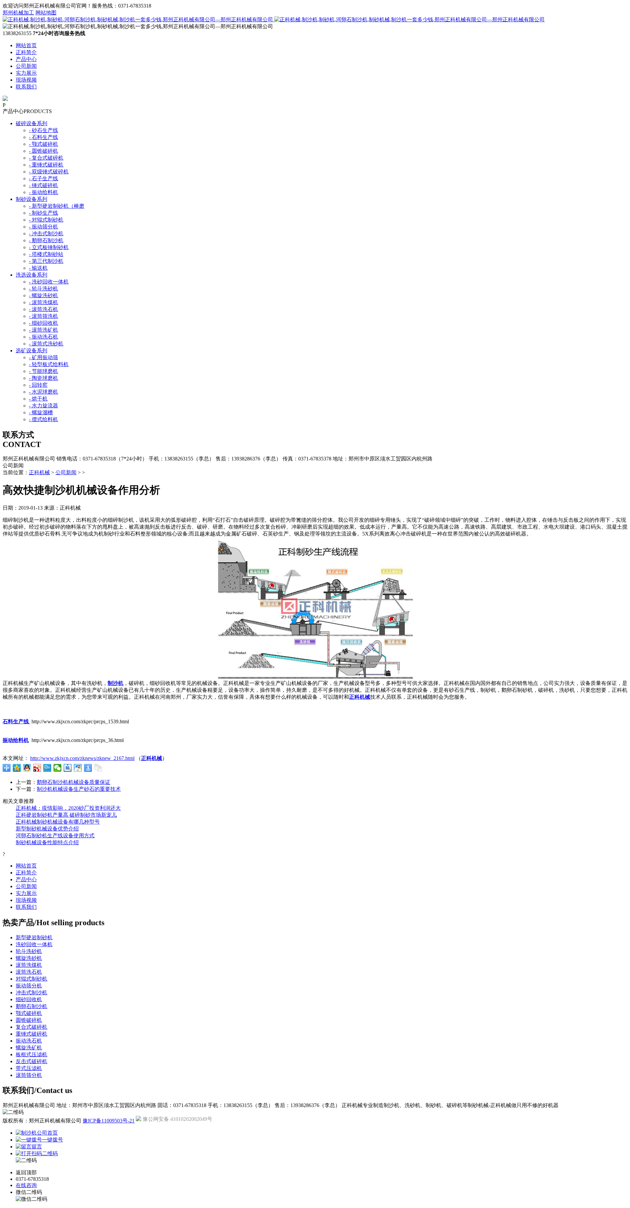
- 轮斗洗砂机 (43, 288)
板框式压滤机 (31, 1054)
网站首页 (26, 45)
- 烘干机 (38, 398)
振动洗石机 (29, 1040)
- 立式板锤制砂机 (49, 247)
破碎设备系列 (31, 123)
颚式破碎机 (29, 1013)
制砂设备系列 (31, 199)
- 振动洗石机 (43, 337)
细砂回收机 (29, 999)
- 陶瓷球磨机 (43, 378)
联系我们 (26, 86)
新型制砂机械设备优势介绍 (47, 828)
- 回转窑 (38, 385)
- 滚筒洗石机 (43, 309)
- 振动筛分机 (43, 226)
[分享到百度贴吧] (68, 768)
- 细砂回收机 (43, 323)
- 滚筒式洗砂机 (46, 343)
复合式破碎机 (31, 1027)
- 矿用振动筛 (43, 357)
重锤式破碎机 (31, 1034)
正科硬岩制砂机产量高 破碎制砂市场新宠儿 (66, 815)
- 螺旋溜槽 (41, 412)
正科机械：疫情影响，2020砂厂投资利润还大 (68, 808)
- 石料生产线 (43, 137)
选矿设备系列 (31, 350)
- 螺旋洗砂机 (43, 295)
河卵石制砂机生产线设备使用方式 (55, 835)
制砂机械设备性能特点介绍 (47, 842)
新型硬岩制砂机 (34, 937)
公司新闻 (26, 66)
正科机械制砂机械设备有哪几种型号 (58, 822)
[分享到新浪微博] (37, 768)
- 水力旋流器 (43, 405)
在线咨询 (26, 1185)
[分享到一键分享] (88, 768)
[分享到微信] (57, 768)
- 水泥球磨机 (43, 392)
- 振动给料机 (43, 192)
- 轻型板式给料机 (49, 364)
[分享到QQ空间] (17, 768)
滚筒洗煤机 (29, 965)
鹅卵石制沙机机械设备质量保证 (73, 782)
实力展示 (26, 73)
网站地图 (45, 12)
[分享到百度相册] (78, 768)
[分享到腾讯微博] (47, 768)
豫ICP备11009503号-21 (109, 1120)
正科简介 (26, 52)
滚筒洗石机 (29, 972)
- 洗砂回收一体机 (49, 281)
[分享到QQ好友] (27, 768)
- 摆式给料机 (43, 419)
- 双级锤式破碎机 (49, 171)
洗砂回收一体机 (34, 944)
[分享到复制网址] (98, 768)
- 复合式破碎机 (46, 158)
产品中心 (26, 59)
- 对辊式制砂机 (46, 220)
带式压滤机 (29, 1068)
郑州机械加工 (18, 12)
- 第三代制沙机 (46, 261)
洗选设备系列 (31, 275)
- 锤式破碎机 (43, 185)
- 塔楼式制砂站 (46, 254)
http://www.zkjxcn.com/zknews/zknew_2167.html (82, 758)
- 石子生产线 (43, 178)
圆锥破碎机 (29, 1020)
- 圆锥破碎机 (43, 151)
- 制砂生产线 (43, 213)
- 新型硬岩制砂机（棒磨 (56, 206)
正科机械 (39, 472)
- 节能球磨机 (43, 371)
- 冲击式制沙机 (46, 233)
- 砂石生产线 (43, 130)
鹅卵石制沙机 (31, 1006)
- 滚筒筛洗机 (43, 316)
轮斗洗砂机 (29, 951)
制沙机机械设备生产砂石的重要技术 (79, 789)
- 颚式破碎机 (43, 144)
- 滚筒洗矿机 (43, 330)
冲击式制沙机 (31, 992)
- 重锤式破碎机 (46, 164)
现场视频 (26, 80)
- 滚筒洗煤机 (43, 302)
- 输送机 (38, 268)
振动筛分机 (29, 985)
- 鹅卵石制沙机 (46, 240)
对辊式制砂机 (31, 979)
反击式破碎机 (31, 1061)
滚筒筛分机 (29, 1075)
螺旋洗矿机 (29, 1047)
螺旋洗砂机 (29, 958)
